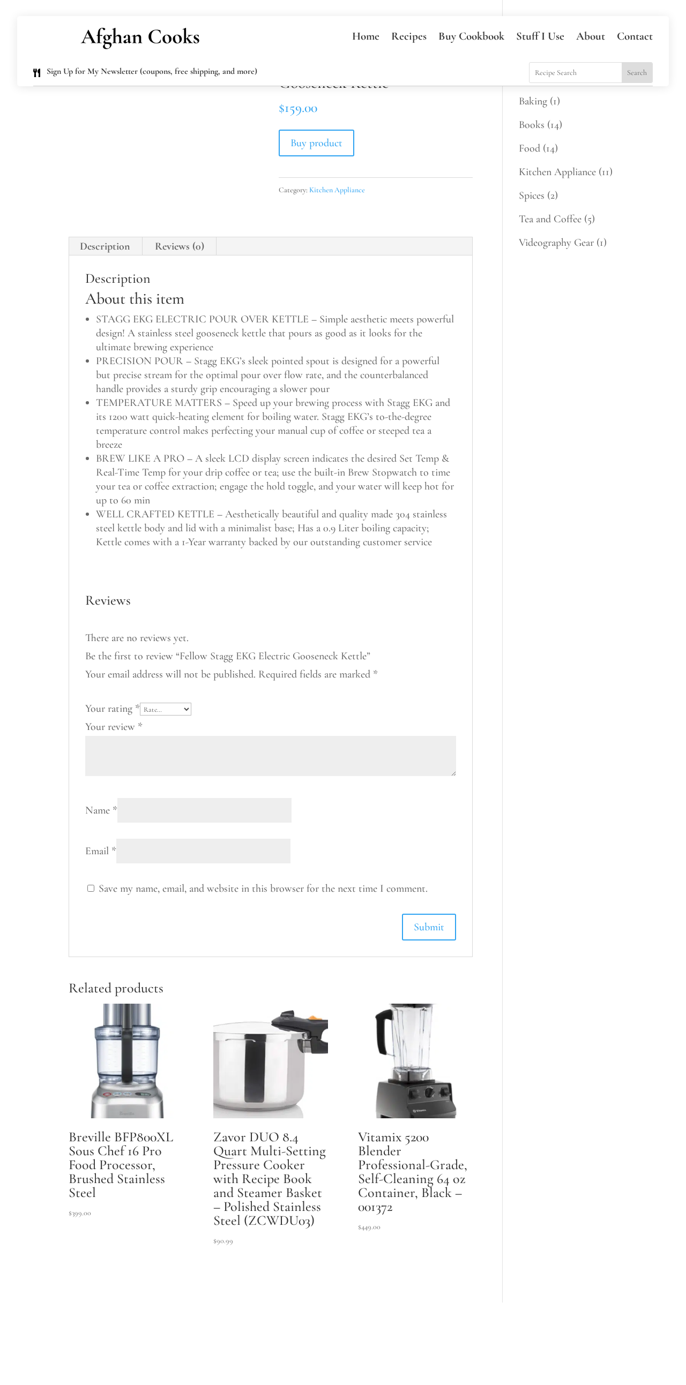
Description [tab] (105, 246)
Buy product (316, 143)
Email (100, 851)
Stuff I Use (540, 36)
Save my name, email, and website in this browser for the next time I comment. (263, 888)
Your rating (112, 708)
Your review (114, 726)
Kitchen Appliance (337, 189)
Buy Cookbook (471, 36)
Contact (635, 36)
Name (101, 810)
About (590, 36)
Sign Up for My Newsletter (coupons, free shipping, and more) (152, 71)
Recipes (409, 36)
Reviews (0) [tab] (179, 246)
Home (365, 36)
